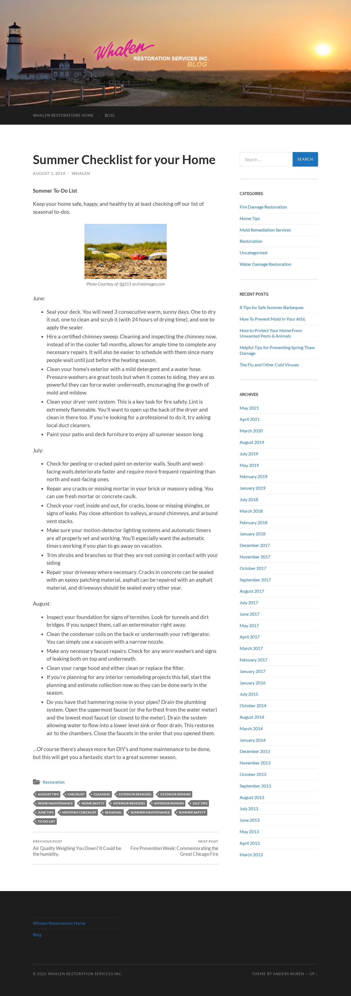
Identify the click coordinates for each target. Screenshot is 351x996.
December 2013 (255, 751)
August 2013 (252, 797)
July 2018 (249, 499)
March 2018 (251, 510)
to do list (46, 821)
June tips (45, 812)
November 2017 (255, 556)
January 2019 (252, 487)
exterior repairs (175, 794)
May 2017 (249, 625)
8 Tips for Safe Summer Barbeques (272, 307)
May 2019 (249, 465)
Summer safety (192, 812)
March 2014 (251, 728)
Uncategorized (253, 252)
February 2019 (253, 476)
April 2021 (250, 419)
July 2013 (249, 808)
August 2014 (252, 717)
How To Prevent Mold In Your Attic (272, 318)
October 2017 (253, 568)
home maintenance (55, 803)
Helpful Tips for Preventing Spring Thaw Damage (277, 350)
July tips (200, 803)
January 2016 (252, 682)
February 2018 (253, 522)
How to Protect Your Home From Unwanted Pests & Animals (271, 333)
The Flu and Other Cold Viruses (269, 364)
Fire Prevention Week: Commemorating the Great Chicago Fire (174, 848)
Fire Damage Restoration (263, 206)
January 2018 (252, 533)
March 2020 (251, 430)
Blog (110, 115)
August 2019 (252, 442)
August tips (48, 794)
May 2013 (249, 831)
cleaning (102, 794)
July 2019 (249, 453)
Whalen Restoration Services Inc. (85, 974)
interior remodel (129, 803)
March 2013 (251, 854)
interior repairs (169, 803)
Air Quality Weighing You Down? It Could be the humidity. (77, 848)
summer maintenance (150, 812)
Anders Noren (288, 974)
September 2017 (255, 579)
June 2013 (249, 820)
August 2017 (252, 590)
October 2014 (253, 705)
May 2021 (249, 407)
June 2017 (249, 614)
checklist (76, 794)
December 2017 (255, 545)
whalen (81, 173)
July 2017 (249, 602)
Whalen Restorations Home (63, 115)
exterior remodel (135, 794)
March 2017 (251, 648)
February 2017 (253, 659)
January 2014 (252, 740)
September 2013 (255, 785)
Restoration (53, 782)
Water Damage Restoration (265, 264)
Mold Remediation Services (265, 229)
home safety (93, 803)
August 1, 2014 (49, 173)
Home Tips (250, 218)
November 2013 (255, 762)
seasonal (113, 812)
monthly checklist (79, 812)
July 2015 (249, 694)
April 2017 (250, 636)
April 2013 (250, 843)
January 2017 (252, 671)
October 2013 (253, 774)
